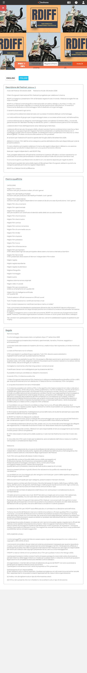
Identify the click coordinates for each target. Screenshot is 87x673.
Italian (24, 78)
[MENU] (3, 2)
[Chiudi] (3, 8)
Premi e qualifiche (14, 179)
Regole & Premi (50, 64)
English (10, 78)
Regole (9, 330)
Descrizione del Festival (21, 87)
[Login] (83, 2)
